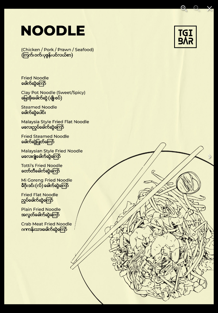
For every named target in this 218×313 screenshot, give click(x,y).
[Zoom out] (196, 8)
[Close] (209, 8)
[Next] (209, 156)
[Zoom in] (184, 8)
